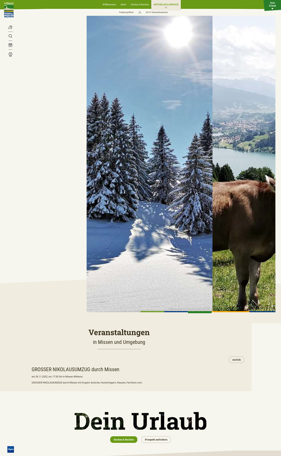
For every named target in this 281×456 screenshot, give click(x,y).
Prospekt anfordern (156, 439)
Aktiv (123, 4)
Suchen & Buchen (140, 4)
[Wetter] (10, 27)
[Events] (10, 45)
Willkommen (109, 4)
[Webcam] (10, 54)
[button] (152, 311)
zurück (236, 359)
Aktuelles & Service (166, 4)
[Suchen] (10, 36)
